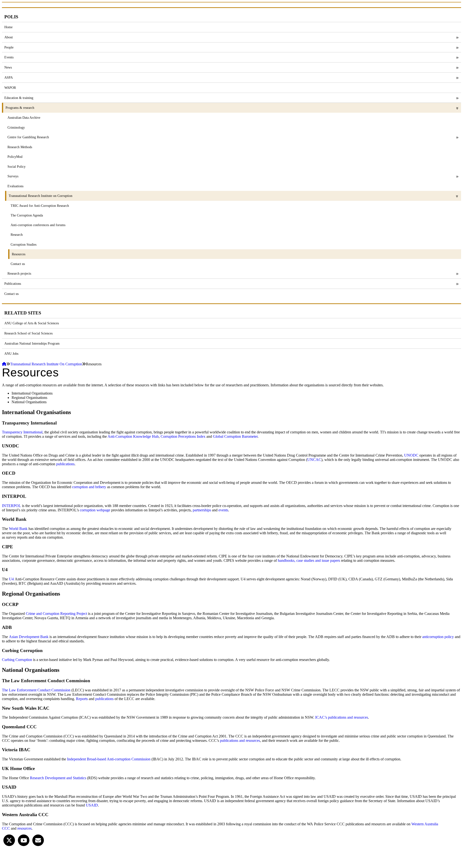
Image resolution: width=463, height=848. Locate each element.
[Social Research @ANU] (9, 840)
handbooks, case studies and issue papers (309, 560)
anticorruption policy (438, 637)
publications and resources (240, 740)
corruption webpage (95, 510)
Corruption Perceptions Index (182, 436)
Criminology (16, 127)
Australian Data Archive (23, 117)
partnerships (202, 510)
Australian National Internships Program (32, 343)
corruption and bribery (89, 487)
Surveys (12, 176)
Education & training (18, 98)
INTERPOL (11, 506)
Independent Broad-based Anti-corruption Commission (108, 759)
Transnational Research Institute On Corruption (46, 364)
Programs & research (20, 108)
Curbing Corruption (17, 660)
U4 (11, 579)
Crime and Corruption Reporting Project (56, 614)
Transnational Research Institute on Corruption (40, 196)
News (8, 67)
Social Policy (16, 166)
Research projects (19, 273)
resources (24, 828)
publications (65, 464)
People (9, 47)
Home (8, 27)
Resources (18, 254)
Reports (82, 699)
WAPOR (10, 88)
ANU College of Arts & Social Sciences (31, 323)
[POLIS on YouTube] (23, 840)
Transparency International (22, 432)
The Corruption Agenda (27, 215)
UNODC (411, 455)
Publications (12, 283)
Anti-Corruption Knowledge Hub (133, 436)
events (223, 510)
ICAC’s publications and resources (341, 717)
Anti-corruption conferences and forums (38, 225)
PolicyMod (14, 157)
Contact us (18, 264)
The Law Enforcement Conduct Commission (36, 690)
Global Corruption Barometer (235, 436)
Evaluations (15, 186)
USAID (92, 805)
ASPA (8, 77)
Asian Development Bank (28, 637)
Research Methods (19, 147)
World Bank (18, 529)
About (8, 37)
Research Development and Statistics (58, 778)
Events (9, 57)
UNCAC (314, 460)
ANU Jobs (11, 353)
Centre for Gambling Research (28, 137)
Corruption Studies (23, 244)
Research (17, 234)
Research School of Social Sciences (28, 333)
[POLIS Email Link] (38, 840)
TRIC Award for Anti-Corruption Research (40, 206)
